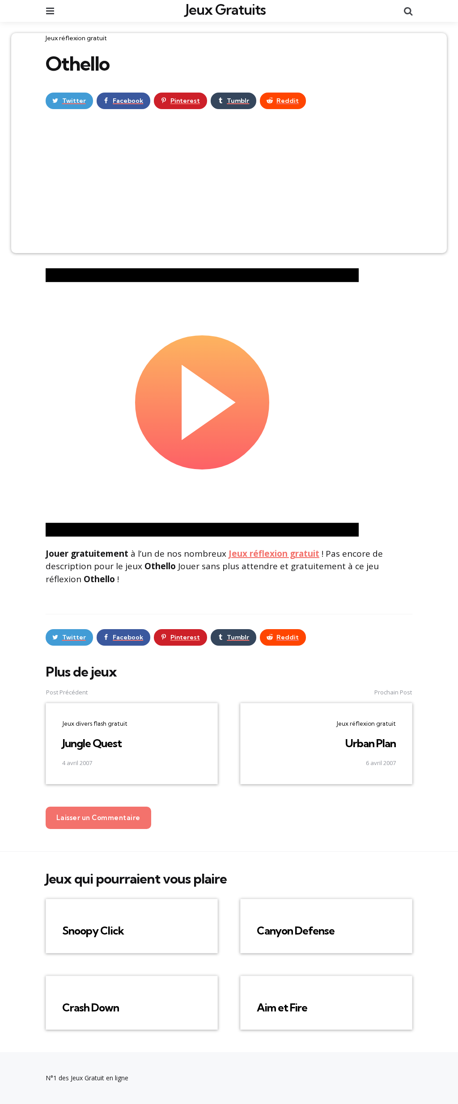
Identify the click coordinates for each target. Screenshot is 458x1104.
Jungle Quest (92, 743)
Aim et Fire (282, 1007)
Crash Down (90, 1007)
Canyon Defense (296, 930)
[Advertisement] (229, 186)
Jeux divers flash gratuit (94, 723)
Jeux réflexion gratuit (76, 38)
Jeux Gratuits (226, 9)
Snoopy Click (93, 930)
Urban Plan (370, 743)
